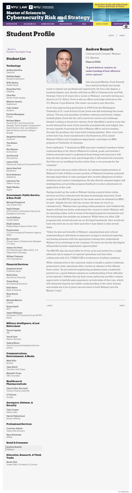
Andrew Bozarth (14, 448)
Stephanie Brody (14, 269)
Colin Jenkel (12, 109)
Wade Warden (12, 188)
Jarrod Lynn (13, 337)
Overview (11, 24)
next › (122, 35)
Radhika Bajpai (15, 77)
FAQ (84, 24)
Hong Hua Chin (13, 90)
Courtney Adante (15, 429)
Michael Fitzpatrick (15, 203)
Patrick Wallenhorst (15, 417)
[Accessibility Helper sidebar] (127, 27)
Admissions (48, 24)
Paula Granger (23, 211)
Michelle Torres (13, 374)
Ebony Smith (12, 307)
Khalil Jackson (21, 225)
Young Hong (16, 282)
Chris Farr (15, 96)
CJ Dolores (11, 395)
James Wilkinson (24, 315)
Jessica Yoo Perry (22, 250)
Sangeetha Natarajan (16, 137)
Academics (30, 24)
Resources (66, 24)
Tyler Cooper (12, 410)
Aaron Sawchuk (13, 169)
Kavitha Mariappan (15, 115)
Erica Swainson (13, 175)
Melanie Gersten (14, 102)
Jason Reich (15, 368)
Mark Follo (11, 361)
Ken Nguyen (12, 150)
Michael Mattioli (14, 301)
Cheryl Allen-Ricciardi (18, 389)
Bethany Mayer (23, 126)
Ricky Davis (15, 276)
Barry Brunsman (13, 435)
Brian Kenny (12, 295)
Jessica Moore (22, 345)
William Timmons (14, 257)
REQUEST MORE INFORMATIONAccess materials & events (111, 5)
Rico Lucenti (24, 241)
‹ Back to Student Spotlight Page (18, 50)
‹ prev (111, 35)
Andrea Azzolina (14, 71)
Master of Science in (48, 15)
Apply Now (102, 24)
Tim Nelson (11, 144)
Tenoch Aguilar (13, 331)
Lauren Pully (24, 163)
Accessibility (123, 492)
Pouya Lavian (23, 232)
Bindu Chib (22, 463)
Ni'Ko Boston (12, 83)
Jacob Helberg (13, 218)
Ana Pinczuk (12, 156)
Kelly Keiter (13, 288)
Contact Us (120, 24)
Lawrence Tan (13, 182)
